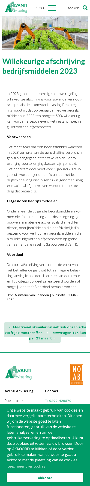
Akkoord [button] (45, 478)
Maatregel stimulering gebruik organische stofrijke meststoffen (45, 330)
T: (58, 400)
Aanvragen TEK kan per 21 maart (57, 335)
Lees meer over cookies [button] (26, 466)
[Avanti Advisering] (16, 8)
